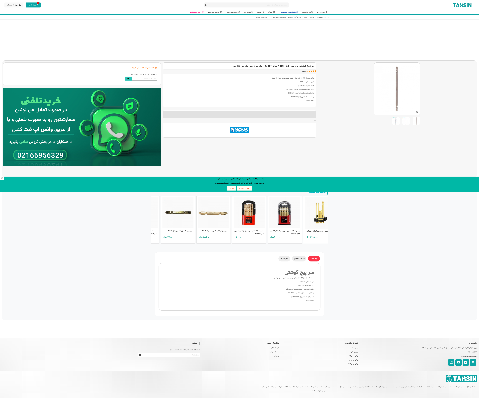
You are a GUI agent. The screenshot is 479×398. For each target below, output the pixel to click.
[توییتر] (466, 362)
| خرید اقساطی (306, 12)
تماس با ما (355, 348)
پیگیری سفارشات (353, 352)
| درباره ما (259, 12)
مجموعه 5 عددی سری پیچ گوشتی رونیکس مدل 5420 (168, 232)
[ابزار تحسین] (462, 5)
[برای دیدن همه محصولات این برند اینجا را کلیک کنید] (239, 130)
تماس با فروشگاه (244, 188)
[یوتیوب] (458, 362)
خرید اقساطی (275, 348)
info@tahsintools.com (468, 356)
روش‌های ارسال (353, 360)
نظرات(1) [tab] (284, 258)
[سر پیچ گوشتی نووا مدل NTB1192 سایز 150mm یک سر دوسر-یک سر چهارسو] (417, 112)
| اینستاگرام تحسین (232, 12)
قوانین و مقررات (353, 356)
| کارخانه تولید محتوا (214, 12)
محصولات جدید (274, 352)
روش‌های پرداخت (353, 364)
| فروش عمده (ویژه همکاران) (287, 12)
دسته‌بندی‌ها (321, 12)
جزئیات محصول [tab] (299, 258)
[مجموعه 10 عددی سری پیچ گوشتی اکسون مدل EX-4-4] (310, 212)
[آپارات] (473, 362)
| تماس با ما (247, 12)
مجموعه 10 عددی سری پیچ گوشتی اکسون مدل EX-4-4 (310, 232)
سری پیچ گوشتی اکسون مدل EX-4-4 (241, 231)
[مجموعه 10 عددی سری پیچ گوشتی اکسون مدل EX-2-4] (275, 212)
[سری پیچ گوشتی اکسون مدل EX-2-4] (203, 212)
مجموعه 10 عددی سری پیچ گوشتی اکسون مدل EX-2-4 (274, 232)
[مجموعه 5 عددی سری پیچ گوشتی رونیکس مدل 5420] (168, 212)
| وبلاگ (270, 12)
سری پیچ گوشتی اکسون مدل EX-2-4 (205, 231)
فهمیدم (232, 188)
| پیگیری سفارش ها (196, 12)
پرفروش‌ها (276, 356)
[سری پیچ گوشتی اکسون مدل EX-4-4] (239, 212)
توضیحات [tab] (314, 258)
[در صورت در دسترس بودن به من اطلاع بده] (128, 78)
